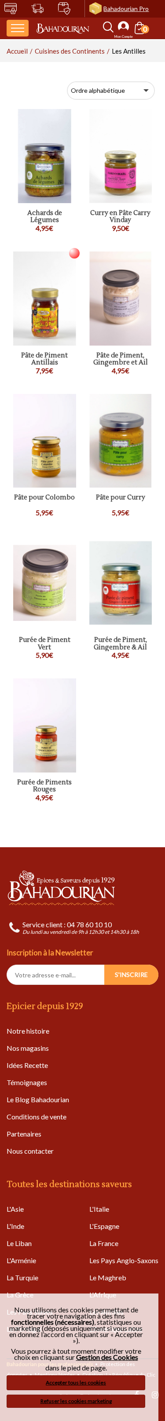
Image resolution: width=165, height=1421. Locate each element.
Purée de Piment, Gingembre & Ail (120, 644)
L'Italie (99, 1209)
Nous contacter (30, 1151)
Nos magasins (28, 1048)
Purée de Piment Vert (44, 644)
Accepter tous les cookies (76, 1382)
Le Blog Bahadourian (38, 1099)
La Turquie (22, 1277)
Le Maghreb (107, 1277)
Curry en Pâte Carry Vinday (120, 217)
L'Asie (15, 1209)
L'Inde (15, 1226)
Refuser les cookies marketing (76, 1401)
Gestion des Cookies (107, 1357)
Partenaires (24, 1134)
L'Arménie (21, 1260)
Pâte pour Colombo (44, 498)
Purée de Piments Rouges (44, 786)
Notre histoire (28, 1031)
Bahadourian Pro (126, 8)
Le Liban (19, 1243)
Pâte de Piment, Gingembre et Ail (120, 359)
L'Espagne (104, 1226)
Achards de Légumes (44, 217)
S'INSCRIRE (131, 974)
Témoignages (27, 1082)
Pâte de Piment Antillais (44, 359)
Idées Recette (27, 1065)
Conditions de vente (36, 1116)
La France (103, 1243)
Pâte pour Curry (120, 498)
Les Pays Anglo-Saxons (123, 1260)
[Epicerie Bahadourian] (63, 28)
